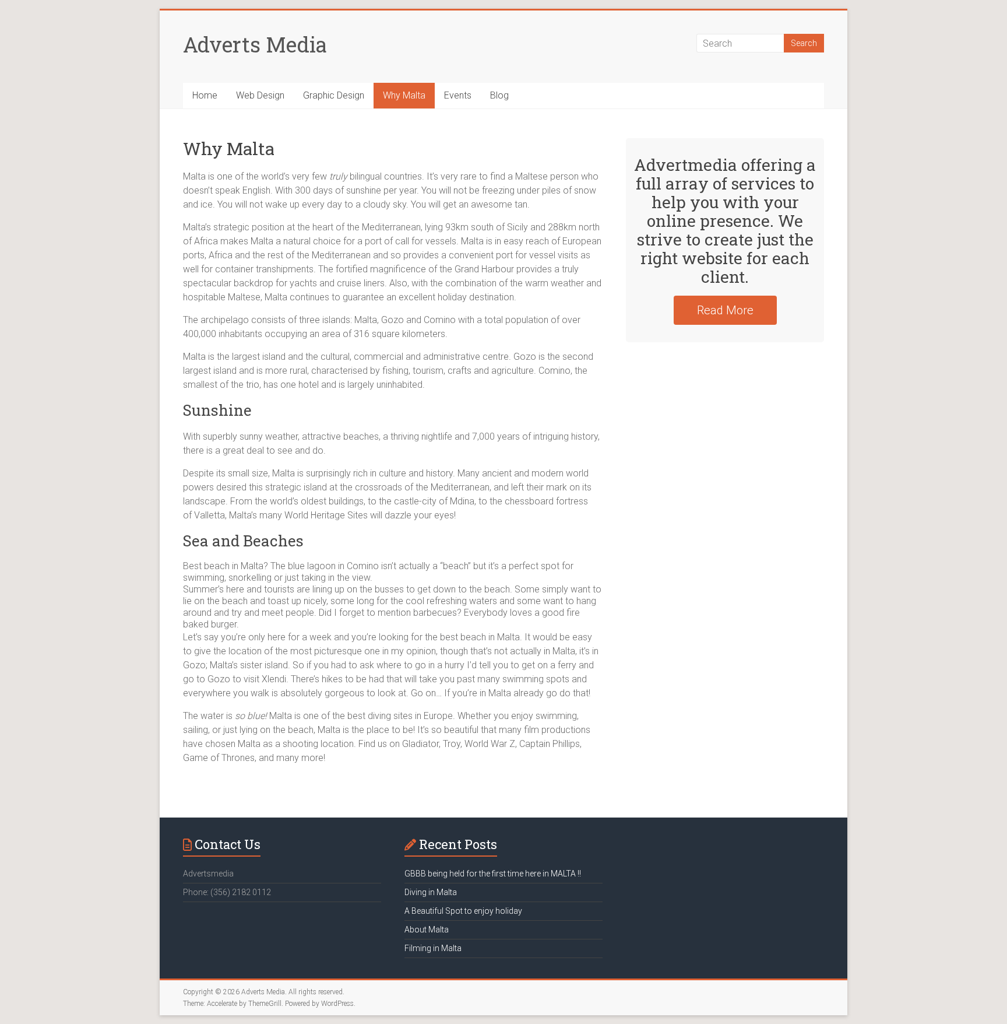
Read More (725, 310)
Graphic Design (333, 95)
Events (457, 95)
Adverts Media (255, 44)
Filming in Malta (433, 948)
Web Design (260, 95)
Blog (499, 95)
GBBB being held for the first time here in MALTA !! (492, 873)
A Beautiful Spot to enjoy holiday (463, 911)
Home (204, 95)
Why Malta (404, 95)
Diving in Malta (430, 892)
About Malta (426, 929)
